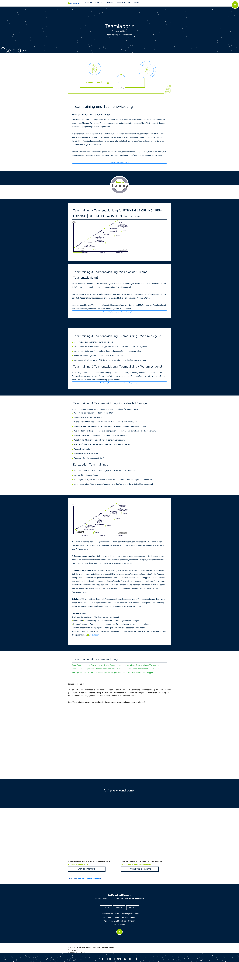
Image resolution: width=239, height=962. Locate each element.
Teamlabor (132, 908)
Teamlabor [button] (120, 2)
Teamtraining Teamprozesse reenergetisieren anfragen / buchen (119, 383)
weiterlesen (94, 635)
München (113, 921)
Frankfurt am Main (121, 917)
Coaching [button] (109, 2)
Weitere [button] (85, 879)
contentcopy (119, 796)
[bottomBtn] (119, 932)
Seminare (119, 908)
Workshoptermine (86, 869)
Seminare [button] (98, 2)
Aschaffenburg (106, 914)
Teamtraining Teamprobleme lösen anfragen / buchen (119, 312)
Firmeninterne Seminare (139, 869)
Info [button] (129, 2)
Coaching (106, 908)
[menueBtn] (235, 5)
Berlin (116, 914)
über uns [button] (88, 2)
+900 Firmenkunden (119, 959)
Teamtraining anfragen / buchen (119, 162)
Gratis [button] (136, 2)
